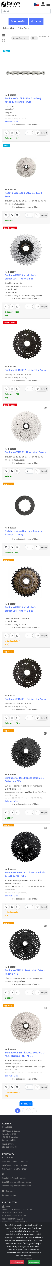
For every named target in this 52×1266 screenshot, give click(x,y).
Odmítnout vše (17, 1262)
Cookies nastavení (10, 1195)
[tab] (37, 4)
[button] (18, 21)
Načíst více (26, 1103)
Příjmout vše (34, 1262)
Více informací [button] (26, 1258)
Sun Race (24, 28)
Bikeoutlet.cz (10, 28)
